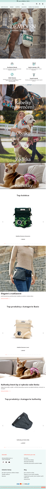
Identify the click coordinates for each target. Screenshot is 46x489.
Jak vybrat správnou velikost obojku (10, 472)
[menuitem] (4, 7)
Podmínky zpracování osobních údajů (33, 463)
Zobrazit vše (27, 479)
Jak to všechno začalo (29, 472)
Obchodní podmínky (29, 461)
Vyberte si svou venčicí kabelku (31, 474)
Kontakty (26, 458)
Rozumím (43, 487)
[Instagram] (6, 462)
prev (3, 222)
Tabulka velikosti (6, 474)
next (43, 222)
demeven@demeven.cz (7, 458)
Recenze (4, 476)
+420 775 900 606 (6, 459)
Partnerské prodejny (29, 460)
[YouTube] (9, 462)
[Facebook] (3, 462)
